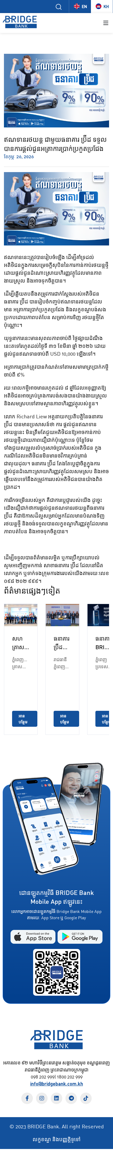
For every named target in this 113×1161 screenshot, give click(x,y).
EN (84, 6)
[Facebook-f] (27, 1098)
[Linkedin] (56, 1098)
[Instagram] (42, 1098)
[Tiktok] (86, 1098)
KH (106, 6)
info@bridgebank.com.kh (56, 1084)
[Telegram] (71, 1098)
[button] (79, 23)
